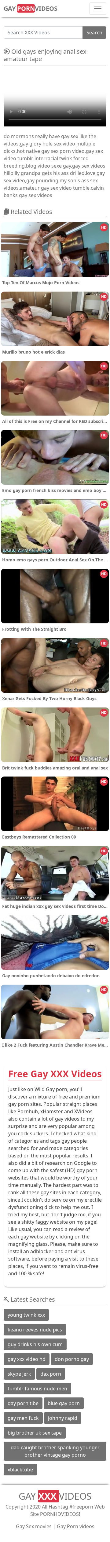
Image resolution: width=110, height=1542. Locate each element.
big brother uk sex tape (35, 1432)
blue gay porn (64, 1403)
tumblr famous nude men (37, 1388)
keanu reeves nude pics (35, 1329)
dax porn (50, 1373)
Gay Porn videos (75, 1526)
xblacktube (20, 1469)
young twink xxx (26, 1314)
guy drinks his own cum (35, 1344)
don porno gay (72, 1359)
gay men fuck (23, 1418)
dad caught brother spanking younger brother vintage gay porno (55, 1451)
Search (94, 32)
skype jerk (19, 1373)
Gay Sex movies (34, 1526)
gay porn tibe (23, 1403)
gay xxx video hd (27, 1359)
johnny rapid (62, 1418)
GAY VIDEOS (30, 8)
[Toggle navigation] (97, 8)
